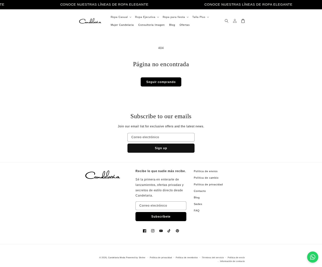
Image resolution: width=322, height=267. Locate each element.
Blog (197, 197)
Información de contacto (232, 261)
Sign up (161, 148)
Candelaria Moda (116, 257)
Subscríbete (161, 216)
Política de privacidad (208, 184)
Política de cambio (206, 177)
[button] (120, 17)
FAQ (197, 210)
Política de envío (236, 257)
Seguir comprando (161, 82)
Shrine (142, 257)
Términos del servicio (213, 257)
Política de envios (206, 171)
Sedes (198, 203)
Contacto (200, 190)
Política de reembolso (187, 257)
